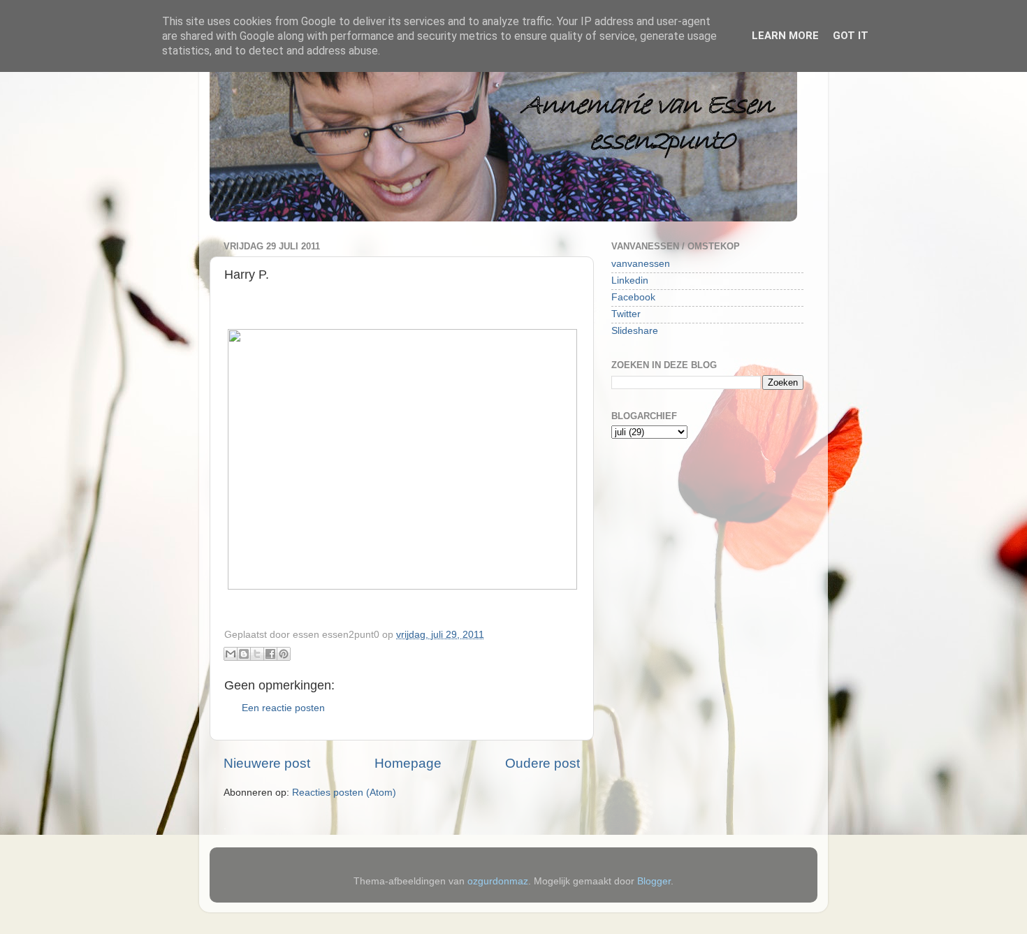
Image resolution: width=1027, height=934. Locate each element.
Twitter (626, 314)
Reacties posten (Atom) (344, 792)
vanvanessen (640, 263)
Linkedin (629, 280)
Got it (850, 35)
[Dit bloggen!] (244, 654)
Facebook (633, 297)
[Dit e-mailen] (231, 654)
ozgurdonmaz (497, 881)
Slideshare (634, 331)
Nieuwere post (267, 763)
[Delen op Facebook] (270, 654)
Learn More (785, 35)
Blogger (654, 881)
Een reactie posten (283, 708)
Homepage (408, 763)
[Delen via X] (257, 654)
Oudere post (542, 763)
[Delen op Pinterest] (284, 654)
